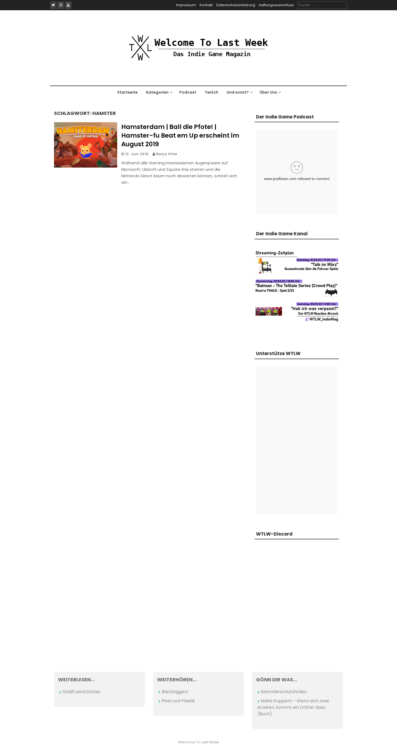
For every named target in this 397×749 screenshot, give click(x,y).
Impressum (186, 5)
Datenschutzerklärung (235, 5)
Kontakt (206, 5)
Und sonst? (238, 92)
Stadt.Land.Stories (81, 692)
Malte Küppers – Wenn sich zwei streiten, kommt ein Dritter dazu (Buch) (293, 707)
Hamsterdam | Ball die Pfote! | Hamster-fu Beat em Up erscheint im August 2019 (180, 135)
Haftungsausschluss (276, 5)
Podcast (187, 92)
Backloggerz (175, 692)
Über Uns (268, 92)
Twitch (211, 92)
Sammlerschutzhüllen (284, 692)
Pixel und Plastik (178, 701)
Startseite (127, 92)
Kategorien (157, 92)
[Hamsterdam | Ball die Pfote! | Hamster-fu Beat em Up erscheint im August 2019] (85, 166)
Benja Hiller (166, 154)
